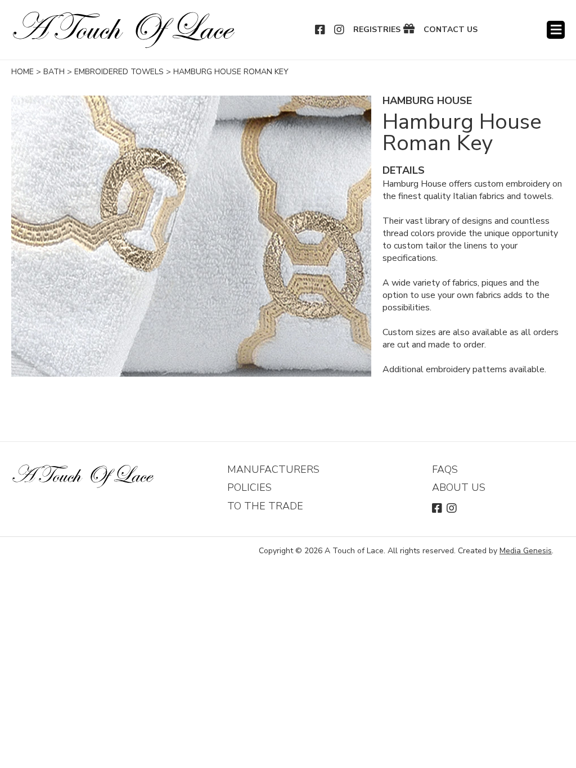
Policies (249, 487)
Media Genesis (526, 550)
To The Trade (265, 506)
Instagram (339, 29)
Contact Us (451, 30)
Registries (376, 30)
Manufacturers (273, 469)
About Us (458, 487)
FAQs (445, 469)
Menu (556, 30)
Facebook (320, 29)
